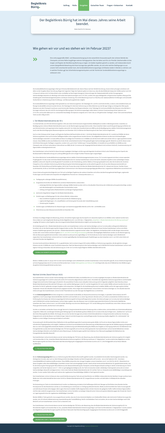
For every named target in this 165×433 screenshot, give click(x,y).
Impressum (88, 426)
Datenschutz (95, 426)
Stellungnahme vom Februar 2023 (85, 263)
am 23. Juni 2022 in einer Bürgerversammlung (73, 233)
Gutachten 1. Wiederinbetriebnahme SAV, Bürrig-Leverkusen (110, 220)
